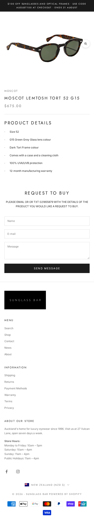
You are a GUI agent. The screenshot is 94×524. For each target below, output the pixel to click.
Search (8, 328)
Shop (7, 334)
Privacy (9, 407)
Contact (9, 341)
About (8, 354)
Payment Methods (15, 388)
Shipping (9, 375)
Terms (8, 401)
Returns (9, 381)
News (7, 347)
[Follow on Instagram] (18, 471)
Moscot (11, 91)
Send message (47, 268)
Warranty (10, 395)
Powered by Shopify (65, 494)
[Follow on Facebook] (6, 471)
